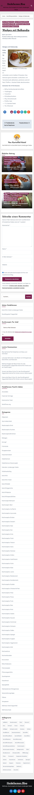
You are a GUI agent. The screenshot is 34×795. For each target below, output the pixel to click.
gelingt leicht (13, 729)
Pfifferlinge (25, 752)
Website (4, 264)
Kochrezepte (21, 746)
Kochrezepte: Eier (7, 530)
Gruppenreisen (6, 450)
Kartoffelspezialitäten (21, 22)
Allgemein (7, 193)
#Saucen (13, 38)
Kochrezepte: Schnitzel (9, 622)
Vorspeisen (7, 164)
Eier (4, 725)
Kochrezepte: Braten (10, 200)
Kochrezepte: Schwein (9, 626)
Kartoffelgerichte (8, 22)
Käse (27, 749)
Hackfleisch (6, 732)
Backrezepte (13, 722)
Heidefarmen (6, 459)
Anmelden (5, 392)
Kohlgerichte (20, 749)
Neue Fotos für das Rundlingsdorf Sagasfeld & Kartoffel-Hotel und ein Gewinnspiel (16, 365)
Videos (4, 697)
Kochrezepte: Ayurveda (9, 513)
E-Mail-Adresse (7, 257)
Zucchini (16, 769)
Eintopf (4, 442)
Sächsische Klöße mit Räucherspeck (16, 203)
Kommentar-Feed (7, 400)
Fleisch (22, 725)
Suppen (11, 763)
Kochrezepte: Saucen (23, 24)
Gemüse (22, 729)
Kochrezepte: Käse (7, 567)
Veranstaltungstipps (8, 693)
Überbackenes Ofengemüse (10, 689)
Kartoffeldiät (6, 484)
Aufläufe (5, 722)
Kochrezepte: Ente (7, 534)
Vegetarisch (26, 763)
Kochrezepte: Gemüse (8, 551)
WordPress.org (6, 404)
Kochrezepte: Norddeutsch (10, 580)
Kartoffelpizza (6, 492)
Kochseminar (6, 651)
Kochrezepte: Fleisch (8, 542)
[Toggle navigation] (2, 5)
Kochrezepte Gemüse (8, 749)
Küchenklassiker (9, 161)
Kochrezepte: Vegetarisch (10, 26)
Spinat (4, 763)
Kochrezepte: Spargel (8, 634)
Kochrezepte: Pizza (8, 597)
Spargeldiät (5, 685)
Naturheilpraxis (6, 664)
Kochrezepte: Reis (7, 605)
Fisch (16, 725)
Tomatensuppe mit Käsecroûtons (15, 167)
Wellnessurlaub (6, 710)
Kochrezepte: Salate (8, 613)
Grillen (29, 729)
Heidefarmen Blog (16, 4)
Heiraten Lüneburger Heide (10, 467)
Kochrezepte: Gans (7, 546)
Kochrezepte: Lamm (8, 572)
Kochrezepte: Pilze (7, 593)
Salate (4, 759)
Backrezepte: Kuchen (8, 429)
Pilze (4, 756)
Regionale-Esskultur (21, 756)
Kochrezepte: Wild (7, 647)
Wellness (19, 766)
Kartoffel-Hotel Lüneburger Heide (12, 310)
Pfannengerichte (7, 672)
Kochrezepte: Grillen (9, 24)
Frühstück (5, 446)
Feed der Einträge (7, 396)
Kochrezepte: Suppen (10, 157)
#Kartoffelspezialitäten (20, 36)
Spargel (28, 759)
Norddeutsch (6, 752)
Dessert (27, 722)
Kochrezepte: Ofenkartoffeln (11, 588)
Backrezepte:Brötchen (9, 434)
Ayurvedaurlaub (7, 421)
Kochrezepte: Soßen (8, 630)
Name (4, 249)
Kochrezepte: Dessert (8, 521)
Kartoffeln (27, 735)
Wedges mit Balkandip (15, 30)
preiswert (11, 756)
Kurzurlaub (5, 659)
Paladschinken (23, 123)
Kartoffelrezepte (19, 742)
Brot (21, 722)
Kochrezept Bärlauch (8, 500)
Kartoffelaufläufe (7, 735)
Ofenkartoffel (16, 752)
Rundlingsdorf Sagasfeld (9, 314)
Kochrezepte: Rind (7, 609)
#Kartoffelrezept (8, 36)
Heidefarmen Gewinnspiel (10, 463)
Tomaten (18, 763)
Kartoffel (7, 195)
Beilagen (14, 193)
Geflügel (5, 729)
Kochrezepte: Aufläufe (9, 509)
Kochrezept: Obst (7, 505)
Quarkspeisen (6, 676)
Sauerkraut (5, 680)
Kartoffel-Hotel (19, 142)
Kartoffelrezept (17, 739)
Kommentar (6, 225)
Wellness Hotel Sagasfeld (9, 705)
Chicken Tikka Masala (11, 185)
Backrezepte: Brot (7, 425)
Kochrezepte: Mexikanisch (10, 576)
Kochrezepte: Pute (7, 601)
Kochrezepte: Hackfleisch (10, 559)
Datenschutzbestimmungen (23, 332)
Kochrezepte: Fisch (8, 538)
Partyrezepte (20, 161)
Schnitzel (20, 759)
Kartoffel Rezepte (7, 742)
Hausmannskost (23, 193)
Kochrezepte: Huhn (9, 179)
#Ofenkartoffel (6, 38)
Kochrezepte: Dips (7, 526)
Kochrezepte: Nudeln (8, 584)
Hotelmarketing (6, 471)
